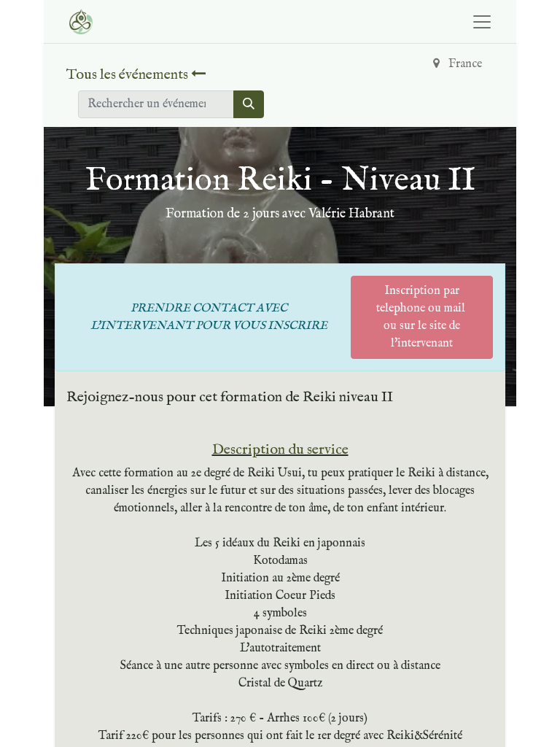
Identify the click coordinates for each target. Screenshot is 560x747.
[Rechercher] (248, 104)
